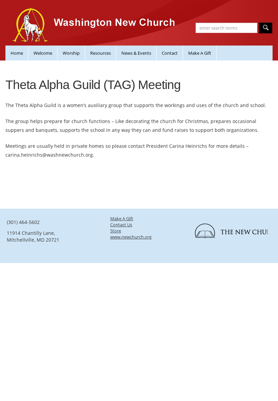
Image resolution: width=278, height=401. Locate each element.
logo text (228, 233)
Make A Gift (199, 53)
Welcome (43, 53)
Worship (71, 53)
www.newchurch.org (131, 237)
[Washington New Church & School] (94, 31)
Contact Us (121, 225)
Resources (100, 53)
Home (17, 53)
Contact (170, 53)
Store (115, 231)
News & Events (136, 53)
